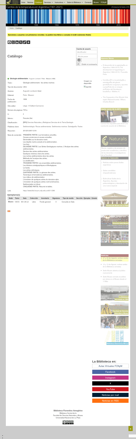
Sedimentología (29, 126)
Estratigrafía (72, 126)
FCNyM (103, 2)
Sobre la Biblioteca (74, 2)
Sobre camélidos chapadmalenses (109, 171)
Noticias (30, 2)
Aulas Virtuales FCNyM (110, 365)
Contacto (88, 2)
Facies (80, 126)
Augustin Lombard (34, 79)
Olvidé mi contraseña (89, 64)
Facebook (110, 371)
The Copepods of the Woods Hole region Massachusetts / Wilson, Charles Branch (115, 99)
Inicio (23, 2)
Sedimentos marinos (59, 126)
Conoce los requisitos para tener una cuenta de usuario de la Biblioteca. (114, 124)
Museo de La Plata (121, 327)
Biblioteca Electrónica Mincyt (117, 343)
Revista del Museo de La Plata (117, 205)
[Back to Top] (130, 428)
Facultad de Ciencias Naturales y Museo (121, 312)
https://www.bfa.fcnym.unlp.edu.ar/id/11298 (39, 190)
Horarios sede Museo (120, 223)
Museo (96, 2)
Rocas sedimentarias (43, 126)
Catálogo (38, 2)
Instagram (110, 377)
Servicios (47, 2)
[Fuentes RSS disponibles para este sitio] (52, 211)
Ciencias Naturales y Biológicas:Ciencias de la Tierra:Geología (50, 122)
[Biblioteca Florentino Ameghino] (13, 2)
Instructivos (59, 2)
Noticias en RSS (110, 400)
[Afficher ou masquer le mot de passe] (78, 60)
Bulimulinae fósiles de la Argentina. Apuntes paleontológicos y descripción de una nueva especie (115, 182)
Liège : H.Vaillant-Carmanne (33, 105)
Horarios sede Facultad (119, 241)
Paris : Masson (28, 95)
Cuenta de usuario (83, 49)
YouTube (110, 389)
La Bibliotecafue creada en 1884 (122, 298)
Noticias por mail (110, 394)
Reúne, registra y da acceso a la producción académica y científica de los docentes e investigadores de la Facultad (114, 151)
